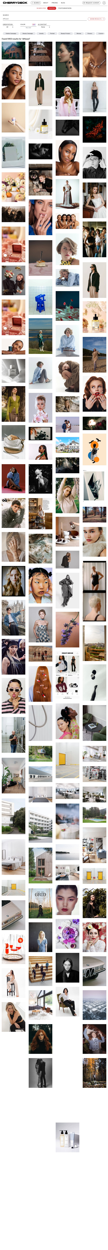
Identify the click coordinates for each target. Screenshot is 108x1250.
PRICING (55, 3)
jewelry (41, 33)
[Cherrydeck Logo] (14, 3)
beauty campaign (28, 33)
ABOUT (45, 3)
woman (79, 33)
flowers (89, 33)
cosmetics (102, 33)
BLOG (63, 3)
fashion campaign (11, 33)
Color (22, 24)
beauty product (65, 33)
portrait (52, 33)
